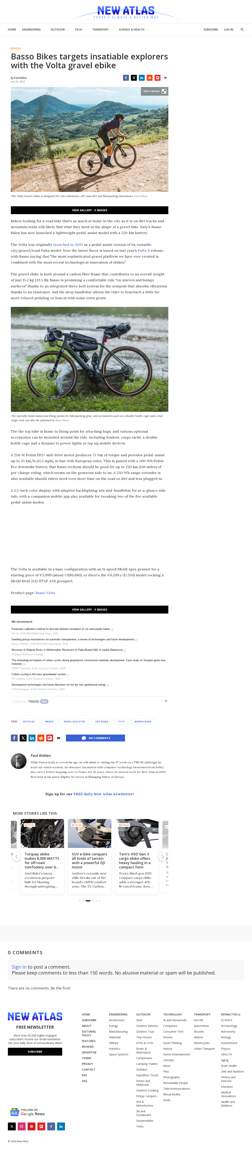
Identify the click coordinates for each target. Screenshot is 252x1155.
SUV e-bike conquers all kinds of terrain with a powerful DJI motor (89, 860)
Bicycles (16, 48)
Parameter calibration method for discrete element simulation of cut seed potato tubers (61, 628)
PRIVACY (87, 1064)
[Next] (162, 857)
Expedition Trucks (147, 1075)
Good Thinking (172, 1043)
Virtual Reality (171, 1094)
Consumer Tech (173, 1031)
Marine (198, 1037)
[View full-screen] (164, 91)
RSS (84, 1075)
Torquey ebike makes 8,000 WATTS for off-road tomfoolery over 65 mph (42, 863)
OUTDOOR (58, 29)
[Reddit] (150, 78)
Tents (140, 1126)
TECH (78, 29)
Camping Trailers (147, 1064)
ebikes (49, 721)
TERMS (86, 1058)
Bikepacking (143, 721)
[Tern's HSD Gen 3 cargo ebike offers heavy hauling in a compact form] (136, 833)
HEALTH (226, 1054)
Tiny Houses (144, 1037)
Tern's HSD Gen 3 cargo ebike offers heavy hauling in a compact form (135, 860)
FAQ (84, 1081)
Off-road (101, 721)
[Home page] (126, 11)
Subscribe (35, 1051)
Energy (113, 1026)
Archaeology (229, 1026)
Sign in (19, 966)
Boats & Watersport (143, 1050)
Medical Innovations (228, 1094)
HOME (12, 29)
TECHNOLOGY (172, 1014)
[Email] (165, 78)
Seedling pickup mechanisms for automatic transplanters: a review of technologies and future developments (73, 639)
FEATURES (88, 1041)
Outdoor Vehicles (147, 1026)
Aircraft (198, 1020)
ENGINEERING (31, 29)
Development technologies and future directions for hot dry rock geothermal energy (59, 684)
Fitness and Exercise (228, 1079)
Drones (168, 1037)
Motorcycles (202, 1043)
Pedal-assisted (74, 721)
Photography (171, 1077)
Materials (115, 1037)
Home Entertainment (176, 1054)
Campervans (144, 1058)
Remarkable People (175, 1083)
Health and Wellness (228, 1103)
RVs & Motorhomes (144, 1103)
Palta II (144, 250)
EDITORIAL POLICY (89, 1033)
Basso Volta (45, 592)
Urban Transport (204, 1048)
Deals (166, 1100)
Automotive (201, 1026)
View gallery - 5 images (89, 210)
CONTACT (88, 1069)
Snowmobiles (144, 1121)
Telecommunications (176, 1088)
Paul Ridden (41, 755)
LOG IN (228, 29)
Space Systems (118, 1054)
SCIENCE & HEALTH (131, 29)
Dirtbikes (141, 1069)
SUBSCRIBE (211, 29)
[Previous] (17, 857)
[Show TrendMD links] (166, 700)
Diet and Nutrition (232, 1071)
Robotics (114, 1048)
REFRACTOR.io (230, 1014)
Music (167, 1066)
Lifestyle (168, 1060)
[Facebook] (126, 78)
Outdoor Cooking (147, 1090)
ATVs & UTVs (144, 1043)
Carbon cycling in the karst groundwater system (39, 674)
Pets (166, 1071)
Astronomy (228, 1031)
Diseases (227, 1086)
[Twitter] (134, 78)
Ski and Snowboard (143, 1113)
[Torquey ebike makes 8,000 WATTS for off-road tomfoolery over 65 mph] (42, 833)
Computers (170, 1026)
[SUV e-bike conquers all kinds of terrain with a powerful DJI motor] (89, 833)
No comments (99, 738)
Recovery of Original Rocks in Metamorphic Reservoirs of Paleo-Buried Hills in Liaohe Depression (67, 649)
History (167, 1048)
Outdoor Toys (145, 1031)
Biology (226, 1037)
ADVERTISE (89, 1052)
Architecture (116, 1020)
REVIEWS (88, 1047)
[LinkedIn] (142, 78)
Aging (224, 1060)
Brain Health (229, 1066)
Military (113, 1043)
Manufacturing (118, 1031)
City (121, 721)
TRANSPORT (100, 29)
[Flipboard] (157, 78)
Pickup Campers (146, 1096)
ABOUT (87, 1026)
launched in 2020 (68, 244)
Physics (226, 1048)
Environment (229, 1043)
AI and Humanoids (175, 1020)
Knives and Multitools (143, 1083)
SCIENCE (226, 1020)
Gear (139, 1020)
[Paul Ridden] (19, 761)
